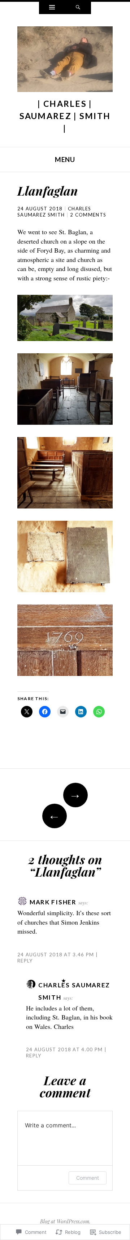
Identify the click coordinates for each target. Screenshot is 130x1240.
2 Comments (88, 215)
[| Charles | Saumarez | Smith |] (65, 61)
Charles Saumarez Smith (54, 212)
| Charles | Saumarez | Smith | (65, 116)
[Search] (78, 8)
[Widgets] (52, 8)
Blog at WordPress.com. (65, 1221)
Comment (87, 1178)
